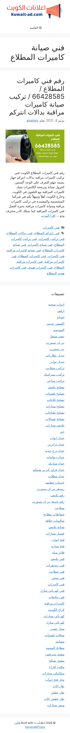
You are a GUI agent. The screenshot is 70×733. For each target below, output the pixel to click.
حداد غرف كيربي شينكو (48, 470)
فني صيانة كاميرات (40, 245)
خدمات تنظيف (54, 482)
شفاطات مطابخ (53, 514)
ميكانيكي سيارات (53, 673)
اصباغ (60, 317)
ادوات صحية (56, 304)
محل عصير (57, 629)
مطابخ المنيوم (55, 648)
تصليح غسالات (54, 419)
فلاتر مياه (58, 552)
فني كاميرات (51, 227)
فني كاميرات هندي (40, 267)
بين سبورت (56, 349)
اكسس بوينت (55, 323)
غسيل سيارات (55, 533)
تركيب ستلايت (55, 368)
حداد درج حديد (54, 451)
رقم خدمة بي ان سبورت (48, 502)
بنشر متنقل (56, 336)
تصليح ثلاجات (55, 400)
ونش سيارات (55, 705)
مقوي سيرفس (54, 654)
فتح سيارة (57, 546)
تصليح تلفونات (54, 393)
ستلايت (59, 508)
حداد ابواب (57, 438)
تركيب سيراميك (54, 374)
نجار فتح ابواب (54, 680)
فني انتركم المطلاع (46, 233)
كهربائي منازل (55, 622)
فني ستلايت (56, 571)
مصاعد (59, 641)
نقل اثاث (58, 686)
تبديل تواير (57, 362)
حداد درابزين (55, 444)
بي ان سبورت (55, 343)
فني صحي (57, 578)
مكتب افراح (56, 667)
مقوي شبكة (56, 660)
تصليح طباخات (54, 412)
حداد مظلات (56, 476)
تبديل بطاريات (55, 355)
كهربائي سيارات (53, 616)
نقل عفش (57, 692)
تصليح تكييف (56, 387)
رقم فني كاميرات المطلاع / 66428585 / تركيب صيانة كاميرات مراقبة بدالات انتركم (36, 96)
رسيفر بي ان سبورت (50, 489)
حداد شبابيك (56, 463)
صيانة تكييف (56, 527)
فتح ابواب (58, 540)
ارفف (60, 311)
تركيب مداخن (55, 381)
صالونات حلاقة (54, 521)
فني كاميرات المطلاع (32, 256)
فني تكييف (57, 559)
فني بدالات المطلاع (19, 233)
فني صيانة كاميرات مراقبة (24, 250)
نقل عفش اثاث (54, 699)
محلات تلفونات (54, 635)
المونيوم (58, 330)
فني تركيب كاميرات (51, 239)
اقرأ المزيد (48, 216)
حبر (62, 432)
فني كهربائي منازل (52, 591)
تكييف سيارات (55, 425)
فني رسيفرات (55, 565)
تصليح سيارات (55, 406)
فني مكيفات (56, 597)
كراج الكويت (56, 610)
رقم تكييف (57, 495)
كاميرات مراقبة (54, 603)
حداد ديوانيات (55, 457)
